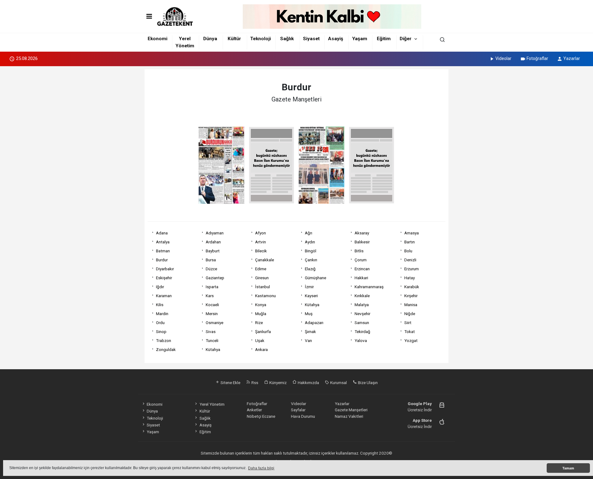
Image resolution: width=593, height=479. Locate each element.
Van (308, 340)
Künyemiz (277, 382)
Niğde (409, 313)
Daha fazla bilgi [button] (261, 468)
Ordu (160, 322)
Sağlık (287, 38)
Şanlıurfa (263, 331)
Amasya (411, 232)
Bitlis (359, 250)
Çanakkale (264, 259)
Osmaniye (214, 322)
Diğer (405, 38)
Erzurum (411, 268)
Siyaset (311, 38)
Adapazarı (314, 322)
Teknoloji (260, 38)
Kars (210, 295)
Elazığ (310, 268)
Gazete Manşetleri (351, 409)
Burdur (162, 259)
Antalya (163, 241)
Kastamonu (265, 295)
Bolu (408, 250)
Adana (162, 232)
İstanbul (262, 286)
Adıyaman (215, 232)
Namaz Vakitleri (349, 416)
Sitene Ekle (230, 382)
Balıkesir (362, 241)
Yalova (361, 340)
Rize (259, 322)
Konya (260, 304)
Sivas (211, 331)
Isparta (212, 286)
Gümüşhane (315, 277)
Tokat (409, 331)
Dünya (210, 38)
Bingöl (310, 250)
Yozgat (411, 340)
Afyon (260, 232)
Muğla (260, 313)
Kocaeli (212, 304)
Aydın (310, 241)
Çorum (361, 259)
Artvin (260, 241)
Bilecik (261, 250)
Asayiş (335, 38)
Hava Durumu (303, 416)
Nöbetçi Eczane (261, 416)
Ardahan (213, 241)
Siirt (407, 322)
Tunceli (212, 340)
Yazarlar (571, 58)
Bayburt (213, 250)
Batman (163, 250)
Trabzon (163, 340)
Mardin (162, 313)
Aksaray (362, 232)
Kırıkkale (362, 295)
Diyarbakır (165, 268)
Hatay (409, 277)
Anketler (254, 409)
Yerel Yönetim (212, 404)
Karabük (411, 286)
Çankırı (311, 259)
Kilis (159, 304)
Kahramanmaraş (369, 286)
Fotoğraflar (537, 58)
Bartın (409, 241)
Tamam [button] (568, 468)
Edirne (260, 268)
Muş (309, 313)
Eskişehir (164, 277)
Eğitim (384, 38)
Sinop (161, 331)
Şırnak (310, 331)
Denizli (410, 259)
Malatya (362, 304)
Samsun (362, 322)
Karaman (164, 295)
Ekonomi (157, 38)
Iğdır (160, 286)
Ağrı (308, 232)
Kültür (234, 38)
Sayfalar (298, 409)
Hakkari (361, 277)
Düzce (211, 268)
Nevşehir (362, 313)
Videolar (503, 58)
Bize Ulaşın (367, 382)
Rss (254, 382)
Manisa (410, 304)
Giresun (262, 277)
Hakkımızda (308, 382)
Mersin (212, 313)
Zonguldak (166, 349)
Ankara (261, 349)
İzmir (309, 286)
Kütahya (312, 304)
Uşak (259, 340)
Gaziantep (215, 277)
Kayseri (311, 295)
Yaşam (359, 38)
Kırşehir (411, 295)
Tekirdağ (362, 331)
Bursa (211, 259)
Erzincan (362, 268)
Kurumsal (338, 382)
